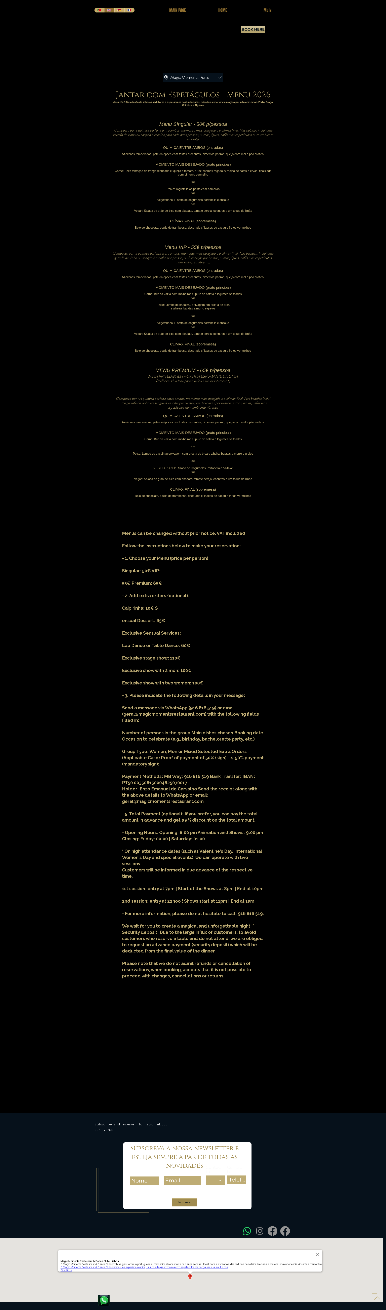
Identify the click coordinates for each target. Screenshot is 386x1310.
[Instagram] (260, 1231)
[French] (129, 10)
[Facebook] (272, 1231)
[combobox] (193, 77)
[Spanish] (119, 10)
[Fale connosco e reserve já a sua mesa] (104, 1300)
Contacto (213, 1169)
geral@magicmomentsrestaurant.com (164, 714)
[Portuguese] (99, 10)
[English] (109, 10)
